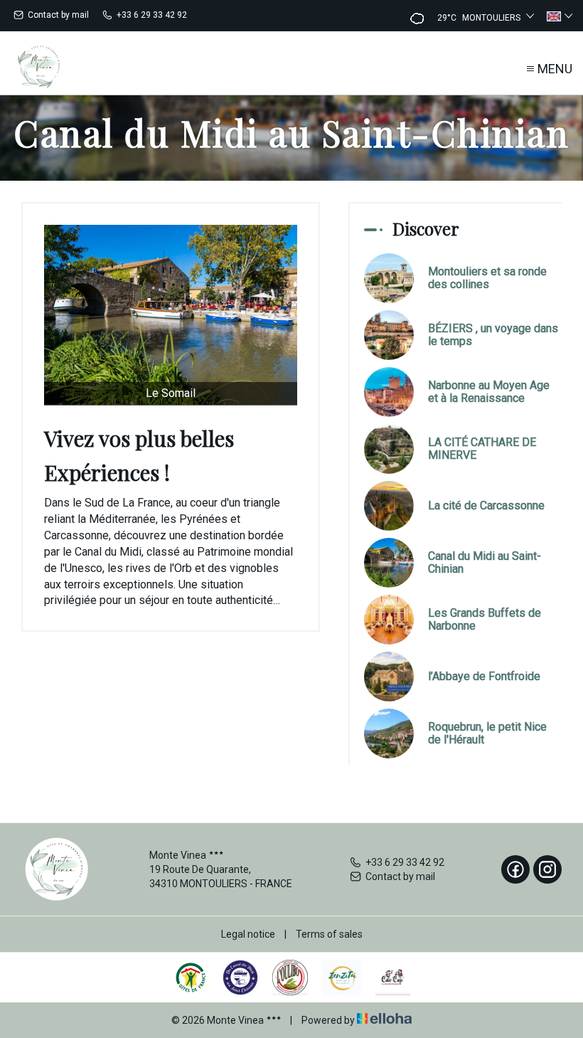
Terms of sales (329, 934)
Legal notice (248, 934)
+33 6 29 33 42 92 (404, 862)
